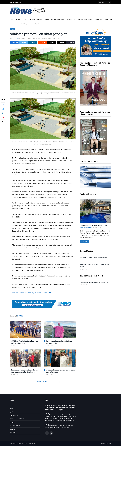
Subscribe (108, 19)
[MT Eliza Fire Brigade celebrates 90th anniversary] (25, 329)
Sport (25, 19)
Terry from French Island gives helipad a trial (59, 342)
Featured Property (86, 227)
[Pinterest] (3, 117)
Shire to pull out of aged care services (93, 257)
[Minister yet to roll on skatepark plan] (43, 68)
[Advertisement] (60, 462)
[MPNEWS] (28, 10)
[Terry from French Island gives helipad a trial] (60, 329)
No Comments (47, 38)
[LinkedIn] (3, 113)
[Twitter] (3, 109)
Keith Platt (14, 38)
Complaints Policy (106, 443)
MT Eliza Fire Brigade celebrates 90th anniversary (24, 342)
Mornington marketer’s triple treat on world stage (60, 371)
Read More (84, 241)
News (18, 19)
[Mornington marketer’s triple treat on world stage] (60, 358)
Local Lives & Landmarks (54, 19)
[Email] (3, 121)
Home (11, 19)
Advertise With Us (85, 19)
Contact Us (71, 19)
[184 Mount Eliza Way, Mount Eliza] (95, 211)
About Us (98, 19)
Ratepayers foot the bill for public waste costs (94, 265)
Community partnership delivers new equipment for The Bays (24, 371)
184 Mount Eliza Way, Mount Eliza (94, 225)
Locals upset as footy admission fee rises (94, 282)
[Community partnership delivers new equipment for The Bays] (25, 358)
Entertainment (36, 19)
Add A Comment (42, 382)
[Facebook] (3, 104)
